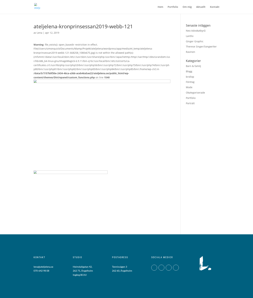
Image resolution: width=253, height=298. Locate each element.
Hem (160, 7)
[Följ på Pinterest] (176, 268)
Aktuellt (200, 7)
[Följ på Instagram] (154, 268)
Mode (189, 87)
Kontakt (214, 7)
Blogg (189, 71)
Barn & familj (193, 66)
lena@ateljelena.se (43, 266)
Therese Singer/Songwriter (201, 46)
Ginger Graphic (194, 41)
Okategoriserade (195, 92)
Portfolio (173, 7)
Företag (190, 82)
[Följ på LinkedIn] (169, 268)
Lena (39, 32)
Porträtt (190, 103)
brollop (190, 76)
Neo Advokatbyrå (195, 30)
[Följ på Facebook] (161, 268)
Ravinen (190, 51)
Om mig (187, 7)
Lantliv (189, 36)
